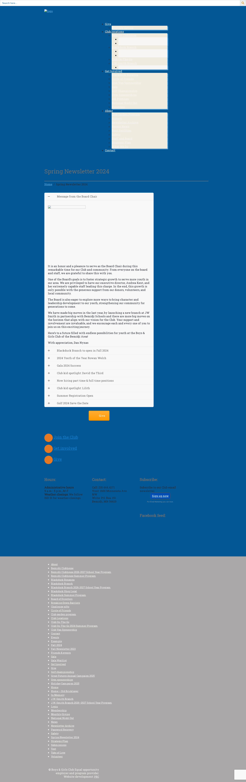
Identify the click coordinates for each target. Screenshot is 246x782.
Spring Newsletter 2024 (65, 737)
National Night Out (124, 103)
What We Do (120, 146)
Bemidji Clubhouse (124, 35)
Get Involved (113, 71)
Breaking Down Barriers (65, 602)
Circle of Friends (123, 79)
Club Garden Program (126, 114)
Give (108, 24)
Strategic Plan (121, 142)
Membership (59, 710)
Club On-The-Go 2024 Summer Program (74, 625)
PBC (96, 776)
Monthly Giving (122, 27)
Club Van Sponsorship (126, 83)
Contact (110, 150)
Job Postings (120, 99)
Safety (116, 134)
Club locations (114, 31)
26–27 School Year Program (136, 43)
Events (55, 637)
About (109, 110)
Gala (114, 87)
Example (56, 641)
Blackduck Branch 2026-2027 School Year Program (81, 587)
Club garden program (63, 614)
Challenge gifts (60, 606)
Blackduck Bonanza (125, 75)
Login (54, 706)
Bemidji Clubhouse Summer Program (142, 39)
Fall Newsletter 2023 (63, 648)
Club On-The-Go (122, 59)
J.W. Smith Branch (124, 63)
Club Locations (59, 618)
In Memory (57, 695)
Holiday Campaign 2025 (65, 683)
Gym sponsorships (62, 679)
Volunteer (118, 107)
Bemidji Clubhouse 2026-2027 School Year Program (81, 572)
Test (53, 748)
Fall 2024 (56, 645)
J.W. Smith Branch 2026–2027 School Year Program (81, 702)
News (54, 722)
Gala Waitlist (59, 660)
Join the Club (66, 437)
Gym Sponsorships (124, 95)
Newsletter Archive (125, 122)
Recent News (120, 126)
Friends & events (61, 652)
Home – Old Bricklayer (64, 691)
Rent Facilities (121, 130)
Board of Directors (61, 599)
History (117, 118)
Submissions (58, 745)
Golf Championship (124, 91)
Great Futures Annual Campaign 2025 (73, 675)
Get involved (65, 448)
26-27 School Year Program (136, 55)
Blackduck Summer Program (137, 51)
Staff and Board (122, 138)
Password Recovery (62, 729)
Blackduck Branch (124, 47)
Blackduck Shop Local (64, 591)
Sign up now (160, 496)
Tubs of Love (58, 752)
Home (54, 687)
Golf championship (62, 672)
